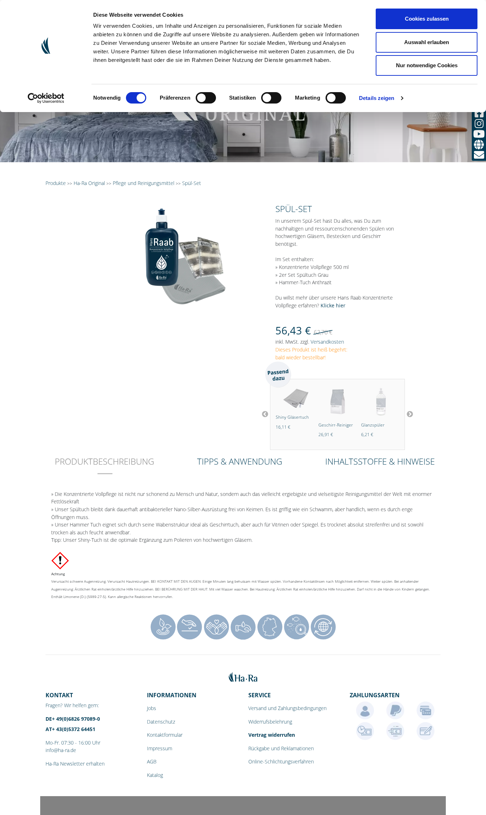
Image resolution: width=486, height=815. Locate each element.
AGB (152, 761)
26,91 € (325, 435)
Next (409, 414)
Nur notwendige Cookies (427, 65)
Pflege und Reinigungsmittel (143, 183)
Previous (265, 414)
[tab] (104, 466)
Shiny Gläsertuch (292, 417)
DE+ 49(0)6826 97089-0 (73, 718)
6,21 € (367, 435)
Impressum (159, 748)
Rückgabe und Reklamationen (281, 748)
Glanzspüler (373, 425)
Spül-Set (191, 183)
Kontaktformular (165, 734)
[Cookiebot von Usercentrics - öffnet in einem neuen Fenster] (46, 98)
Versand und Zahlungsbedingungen (287, 708)
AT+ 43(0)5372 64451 (70, 729)
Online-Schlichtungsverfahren (281, 761)
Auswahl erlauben (426, 42)
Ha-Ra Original (90, 183)
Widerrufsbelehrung (270, 721)
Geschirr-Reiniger (335, 425)
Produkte (56, 183)
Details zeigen (376, 98)
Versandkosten (327, 341)
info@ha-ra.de (61, 750)
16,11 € (283, 427)
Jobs (151, 708)
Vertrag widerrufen (271, 734)
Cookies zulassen (427, 19)
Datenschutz (161, 721)
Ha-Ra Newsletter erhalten (75, 763)
